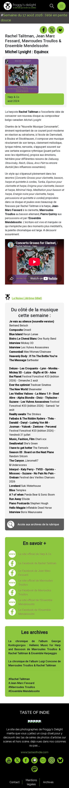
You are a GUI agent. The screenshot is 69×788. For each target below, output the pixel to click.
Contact (15, 782)
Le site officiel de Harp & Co (34, 554)
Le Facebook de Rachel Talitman (37, 563)
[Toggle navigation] (61, 6)
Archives (48, 782)
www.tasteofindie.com (34, 752)
